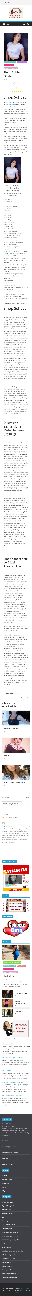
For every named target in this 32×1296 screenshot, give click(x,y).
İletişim (4, 1191)
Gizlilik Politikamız (7, 1179)
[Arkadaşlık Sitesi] (4, 24)
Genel (3, 1243)
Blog (3, 1217)
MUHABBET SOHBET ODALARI (14, 1057)
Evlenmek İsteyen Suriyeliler (10, 1240)
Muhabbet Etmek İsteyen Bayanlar (12, 962)
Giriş (28, 797)
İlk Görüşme (9, 976)
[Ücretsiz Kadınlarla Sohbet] (7, 1003)
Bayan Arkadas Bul (22, 61)
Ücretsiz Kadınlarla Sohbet (20, 1002)
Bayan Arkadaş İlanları (9, 61)
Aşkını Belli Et (19, 1011)
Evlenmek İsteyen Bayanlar (10, 68)
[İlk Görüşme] (16, 952)
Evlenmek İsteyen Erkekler (10, 1236)
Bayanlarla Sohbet (8, 65)
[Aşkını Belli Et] (7, 1013)
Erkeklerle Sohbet (7, 1228)
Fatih (4, 826)
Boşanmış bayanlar (7, 1221)
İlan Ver (4, 1187)
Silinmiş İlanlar (6, 1262)
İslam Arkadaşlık (22, 698)
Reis (3, 1044)
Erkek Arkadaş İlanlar (8, 1224)
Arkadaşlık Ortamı (7, 1164)
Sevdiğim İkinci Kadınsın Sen (14, 1095)
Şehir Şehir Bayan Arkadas (10, 1255)
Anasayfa (4, 1176)
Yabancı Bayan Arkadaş (9, 1274)
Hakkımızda (5, 1183)
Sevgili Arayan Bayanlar (9, 1258)
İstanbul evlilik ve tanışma (14, 782)
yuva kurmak (12, 105)
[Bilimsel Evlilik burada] (16, 712)
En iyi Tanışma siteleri (21, 993)
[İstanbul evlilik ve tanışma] (16, 766)
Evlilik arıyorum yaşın (11, 693)
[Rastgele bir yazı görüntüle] (28, 24)
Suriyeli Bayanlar (7, 1266)
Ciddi (12, 253)
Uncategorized (6, 1270)
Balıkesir (7, 755)
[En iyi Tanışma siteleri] (7, 994)
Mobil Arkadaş (6, 1247)
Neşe (3, 1082)
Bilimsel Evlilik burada (13, 728)
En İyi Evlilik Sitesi (11, 1071)
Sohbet (9, 102)
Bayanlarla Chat (21, 965)
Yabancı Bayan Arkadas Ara (10, 1277)
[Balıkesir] (16, 739)
